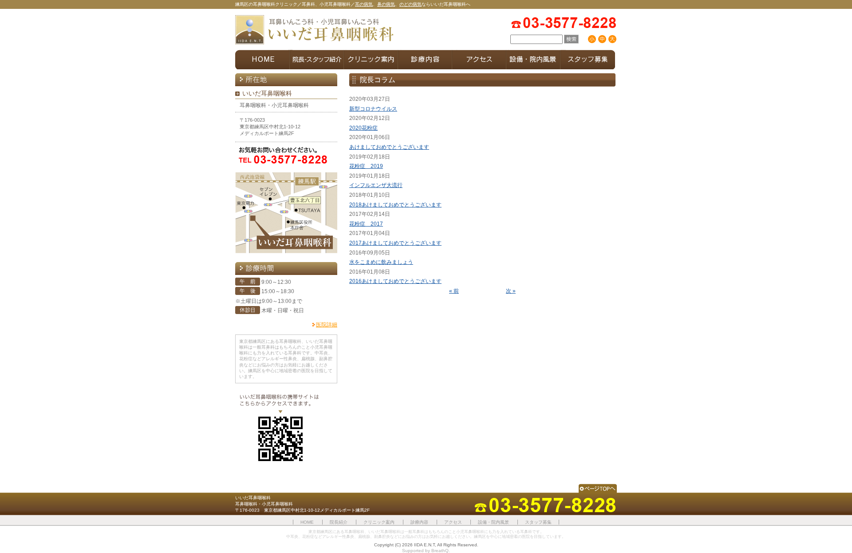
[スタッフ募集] (587, 59)
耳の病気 (364, 4)
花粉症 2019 (366, 166)
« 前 (454, 291)
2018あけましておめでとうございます (395, 205)
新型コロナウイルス (373, 109)
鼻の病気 (386, 4)
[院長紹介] (317, 59)
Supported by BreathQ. (426, 550)
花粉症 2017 (366, 224)
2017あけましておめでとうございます (395, 243)
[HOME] (262, 59)
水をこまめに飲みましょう (381, 262)
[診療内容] (425, 59)
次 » (511, 291)
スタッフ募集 (538, 522)
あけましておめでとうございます (389, 147)
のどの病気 (410, 4)
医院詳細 (326, 325)
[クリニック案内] (371, 59)
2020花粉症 (363, 128)
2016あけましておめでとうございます (395, 281)
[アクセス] (479, 59)
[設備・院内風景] (533, 59)
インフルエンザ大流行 (375, 185)
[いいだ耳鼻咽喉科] (315, 30)
